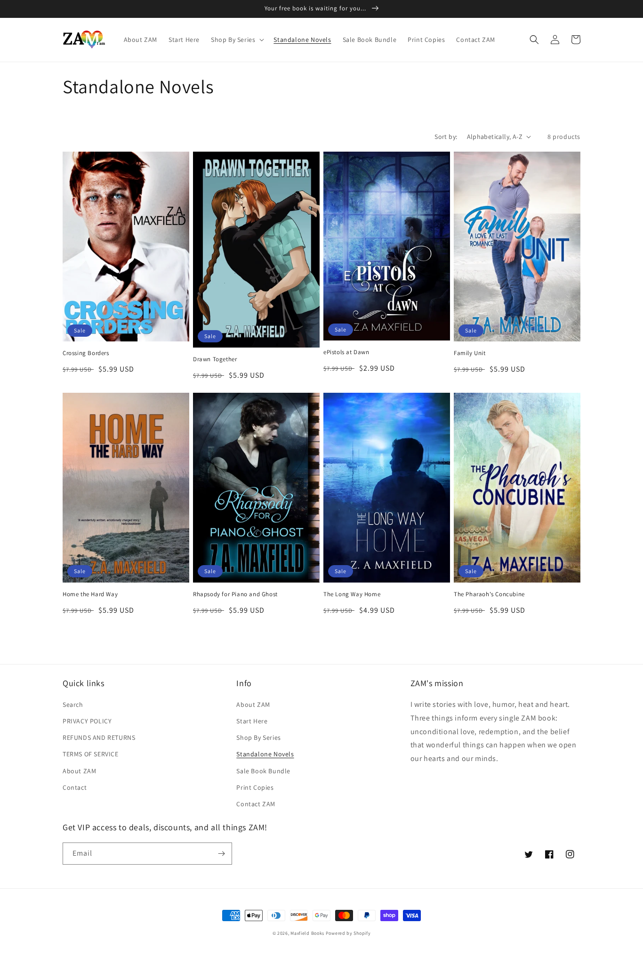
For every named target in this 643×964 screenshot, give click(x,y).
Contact (75, 787)
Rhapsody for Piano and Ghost (235, 594)
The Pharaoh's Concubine (489, 594)
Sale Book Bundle (263, 771)
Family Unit (470, 353)
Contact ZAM (255, 804)
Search (73, 704)
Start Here (251, 721)
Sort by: (445, 136)
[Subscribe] (221, 853)
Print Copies (254, 787)
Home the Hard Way (90, 594)
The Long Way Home (351, 594)
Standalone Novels (265, 754)
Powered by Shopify (348, 933)
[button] (236, 39)
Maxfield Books (307, 933)
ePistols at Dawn (346, 352)
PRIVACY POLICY (87, 721)
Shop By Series (258, 737)
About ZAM (79, 771)
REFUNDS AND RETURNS (99, 737)
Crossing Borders (86, 353)
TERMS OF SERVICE (91, 754)
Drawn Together (215, 359)
